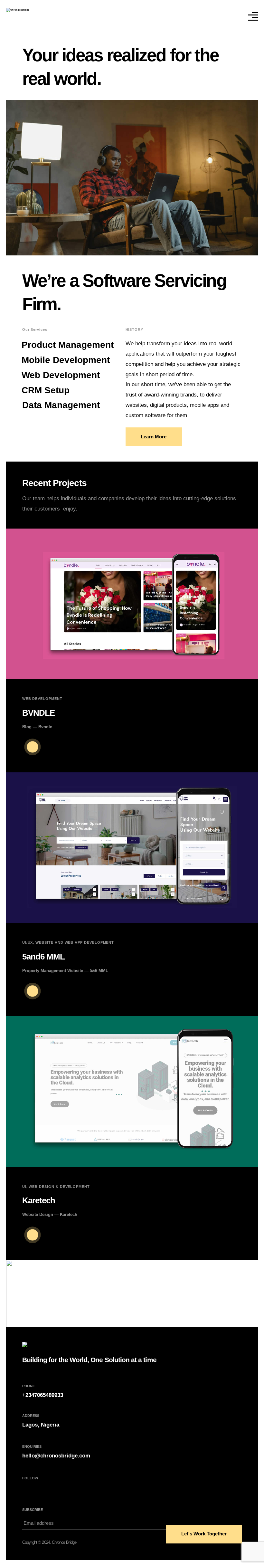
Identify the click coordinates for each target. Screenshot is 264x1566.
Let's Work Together (204, 1533)
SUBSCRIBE (32, 1510)
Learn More (153, 436)
